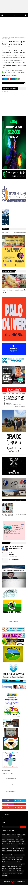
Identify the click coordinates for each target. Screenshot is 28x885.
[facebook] (8, 800)
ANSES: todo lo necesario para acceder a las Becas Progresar (16, 547)
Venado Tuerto (20, 870)
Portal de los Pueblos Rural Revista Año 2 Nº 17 (14, 291)
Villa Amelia (4, 873)
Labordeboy (4, 857)
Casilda (21, 839)
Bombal (3, 839)
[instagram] (8, 804)
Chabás (22, 841)
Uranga (14, 870)
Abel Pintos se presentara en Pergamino (15, 553)
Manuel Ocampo (12, 857)
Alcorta (18, 834)
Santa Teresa (10, 37)
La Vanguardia (21, 854)
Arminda (8, 836)
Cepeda (17, 841)
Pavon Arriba (4, 864)
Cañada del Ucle (12, 841)
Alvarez (23, 834)
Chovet (8, 843)
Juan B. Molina (10, 854)
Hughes (3, 854)
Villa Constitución (12, 873)
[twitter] (20, 800)
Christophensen (14, 843)
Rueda (20, 866)
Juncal (15, 854)
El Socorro (12, 848)
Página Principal (5, 37)
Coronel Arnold (22, 843)
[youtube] (8, 807)
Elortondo (18, 848)
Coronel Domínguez (14, 846)
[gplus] (20, 807)
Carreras (17, 839)
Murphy (3, 861)
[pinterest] (20, 804)
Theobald (9, 870)
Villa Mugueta (19, 873)
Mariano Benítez (19, 857)
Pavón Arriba (15, 864)
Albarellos (14, 834)
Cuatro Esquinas (5, 848)
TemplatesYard (13, 881)
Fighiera (22, 848)
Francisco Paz (9, 850)
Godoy (21, 850)
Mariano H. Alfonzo (6, 859)
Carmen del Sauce (10, 839)
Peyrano (3, 866)
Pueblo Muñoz (14, 866)
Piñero (8, 866)
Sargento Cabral (12, 868)
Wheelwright (4, 875)
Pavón (10, 864)
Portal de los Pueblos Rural (20, 232)
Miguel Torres (19, 859)
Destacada (8, 75)
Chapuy (3, 843)
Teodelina (4, 870)
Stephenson (18, 868)
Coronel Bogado (5, 846)
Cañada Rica (4, 841)
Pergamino (22, 864)
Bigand (19, 836)
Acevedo (8, 834)
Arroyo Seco (14, 836)
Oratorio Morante (17, 861)
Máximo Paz (9, 861)
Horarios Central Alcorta (14, 559)
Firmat (3, 850)
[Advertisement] (14, 26)
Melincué (13, 859)
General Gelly (16, 850)
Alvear (3, 836)
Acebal (3, 834)
